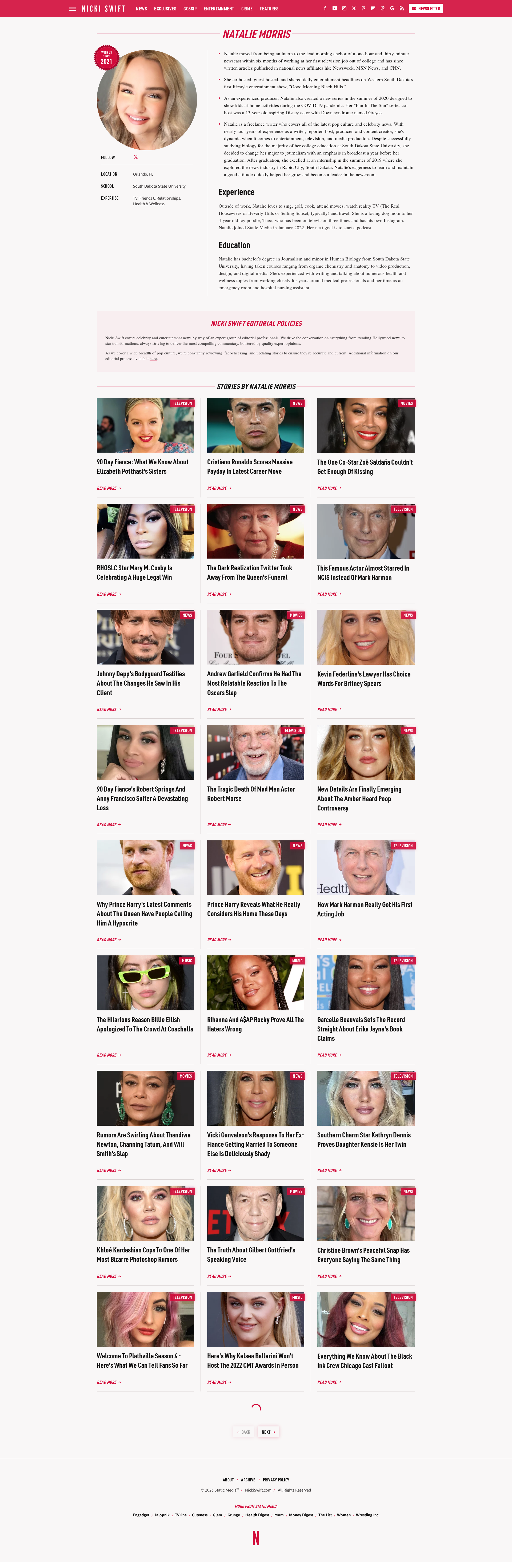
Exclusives (165, 8)
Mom (279, 1515)
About (228, 1479)
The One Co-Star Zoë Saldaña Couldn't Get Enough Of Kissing (365, 466)
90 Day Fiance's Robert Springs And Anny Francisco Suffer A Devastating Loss (142, 798)
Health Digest (257, 1515)
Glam (217, 1515)
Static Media (226, 1490)
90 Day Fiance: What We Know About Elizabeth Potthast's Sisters (143, 466)
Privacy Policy (276, 1479)
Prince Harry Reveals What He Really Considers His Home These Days (253, 908)
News (141, 8)
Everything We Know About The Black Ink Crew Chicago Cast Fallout (364, 1360)
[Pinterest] (363, 9)
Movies (407, 403)
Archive (248, 1479)
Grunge (233, 1515)
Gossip (190, 8)
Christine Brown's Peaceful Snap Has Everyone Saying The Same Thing (363, 1254)
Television (182, 403)
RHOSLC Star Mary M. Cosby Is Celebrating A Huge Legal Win (134, 572)
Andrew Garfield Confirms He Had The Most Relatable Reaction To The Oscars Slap (254, 683)
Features (269, 8)
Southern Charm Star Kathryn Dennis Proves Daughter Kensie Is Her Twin (364, 1139)
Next (266, 1432)
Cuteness (199, 1515)
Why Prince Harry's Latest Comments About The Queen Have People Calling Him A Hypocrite (144, 913)
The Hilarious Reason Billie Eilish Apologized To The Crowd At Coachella (145, 1024)
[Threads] (382, 9)
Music (187, 960)
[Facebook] (325, 9)
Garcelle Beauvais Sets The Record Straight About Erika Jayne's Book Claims (361, 1029)
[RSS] (402, 9)
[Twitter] (354, 9)
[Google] (392, 9)
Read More (106, 488)
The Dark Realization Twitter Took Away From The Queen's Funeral (249, 572)
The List (325, 1515)
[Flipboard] (373, 9)
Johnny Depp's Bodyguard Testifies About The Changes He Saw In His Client (141, 683)
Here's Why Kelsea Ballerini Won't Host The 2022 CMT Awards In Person (253, 1360)
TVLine (181, 1515)
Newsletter (429, 8)
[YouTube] (334, 9)
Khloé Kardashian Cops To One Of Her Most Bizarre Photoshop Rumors (143, 1254)
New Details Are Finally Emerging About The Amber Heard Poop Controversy (359, 798)
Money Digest (301, 1515)
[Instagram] (344, 9)
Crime (247, 8)
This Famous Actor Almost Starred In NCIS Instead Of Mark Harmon (363, 572)
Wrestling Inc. (367, 1515)
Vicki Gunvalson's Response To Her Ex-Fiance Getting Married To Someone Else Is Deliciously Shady (255, 1144)
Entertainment (219, 8)
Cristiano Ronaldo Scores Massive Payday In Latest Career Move (250, 466)
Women (344, 1515)
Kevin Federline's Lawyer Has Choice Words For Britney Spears (364, 678)
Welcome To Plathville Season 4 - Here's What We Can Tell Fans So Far (142, 1360)
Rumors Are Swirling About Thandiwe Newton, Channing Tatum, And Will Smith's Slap (144, 1144)
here (153, 358)
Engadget (141, 1515)
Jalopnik (162, 1515)
